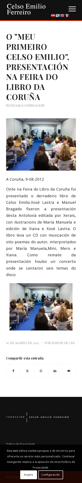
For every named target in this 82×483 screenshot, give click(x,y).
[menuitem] (70, 8)
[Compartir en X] (27, 370)
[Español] (53, 15)
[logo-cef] (34, 8)
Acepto (28, 474)
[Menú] (70, 8)
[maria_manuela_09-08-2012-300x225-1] (41, 144)
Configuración (50, 474)
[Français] (67, 15)
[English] (62, 15)
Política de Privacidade (20, 444)
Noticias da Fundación (25, 105)
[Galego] (58, 15)
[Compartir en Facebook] (13, 370)
